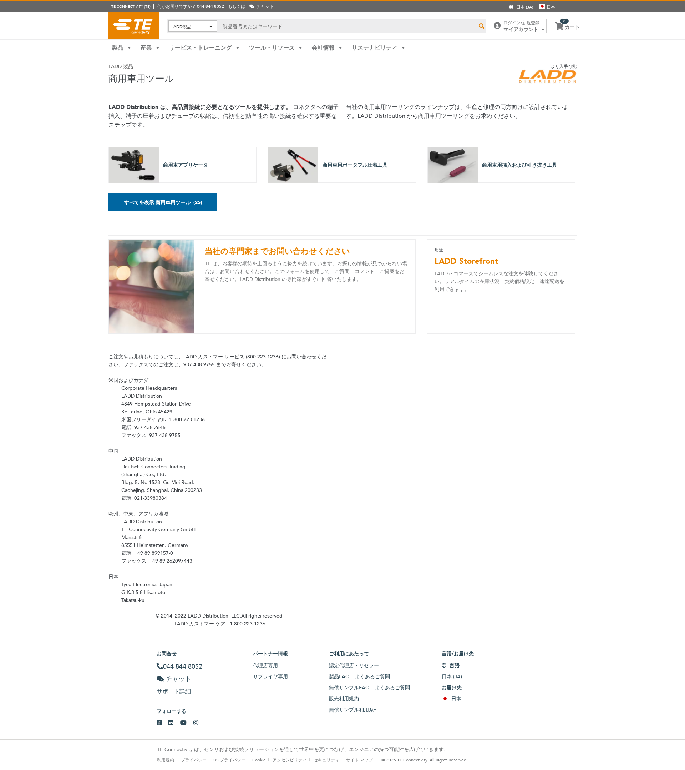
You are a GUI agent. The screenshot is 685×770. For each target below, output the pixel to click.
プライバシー (194, 760)
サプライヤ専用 (270, 676)
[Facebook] (162, 723)
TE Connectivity (133, 25)
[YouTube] (186, 723)
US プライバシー (229, 760)
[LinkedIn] (174, 723)
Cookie (259, 760)
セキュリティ (326, 760)
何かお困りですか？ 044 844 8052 (190, 6)
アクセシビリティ (290, 760)
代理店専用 (265, 665)
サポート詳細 (174, 691)
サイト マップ (359, 760)
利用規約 (165, 760)
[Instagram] (199, 723)
